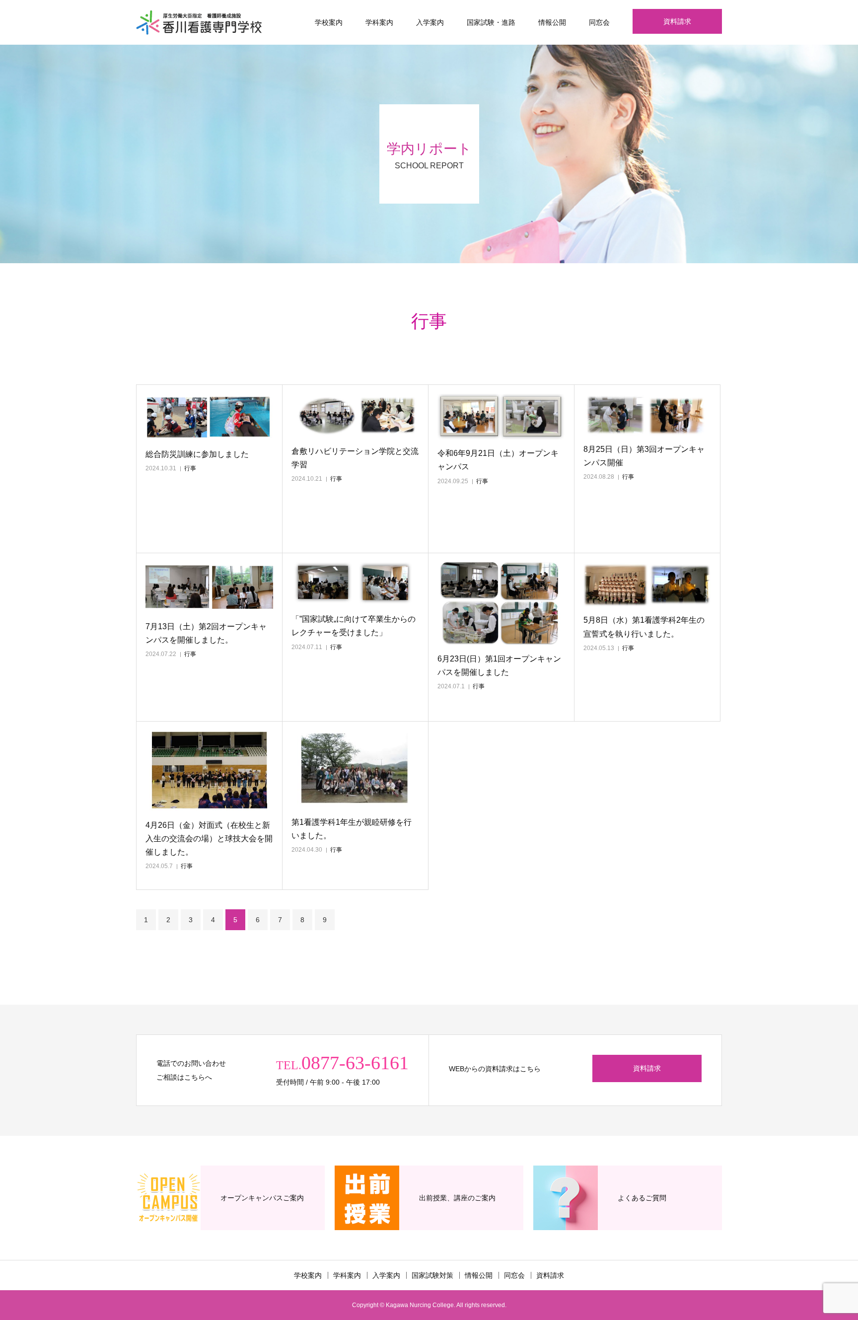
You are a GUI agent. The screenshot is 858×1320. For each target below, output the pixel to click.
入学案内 (430, 22)
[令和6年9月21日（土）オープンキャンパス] (501, 417)
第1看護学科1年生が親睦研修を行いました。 (351, 829)
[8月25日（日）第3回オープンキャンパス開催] (647, 415)
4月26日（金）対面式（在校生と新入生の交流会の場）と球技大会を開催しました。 (209, 838)
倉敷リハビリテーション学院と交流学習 (355, 458)
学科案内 (379, 22)
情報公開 (552, 22)
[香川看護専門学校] (199, 22)
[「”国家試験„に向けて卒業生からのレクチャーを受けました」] (355, 584)
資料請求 (677, 21)
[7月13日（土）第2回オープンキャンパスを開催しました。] (209, 587)
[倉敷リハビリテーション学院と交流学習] (355, 416)
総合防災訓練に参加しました (197, 454)
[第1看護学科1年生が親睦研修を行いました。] (355, 770)
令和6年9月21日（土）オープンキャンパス (498, 460)
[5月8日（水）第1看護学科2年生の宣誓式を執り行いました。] (647, 584)
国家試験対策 (432, 1275)
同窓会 (599, 22)
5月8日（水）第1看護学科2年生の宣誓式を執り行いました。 (644, 627)
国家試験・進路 (491, 22)
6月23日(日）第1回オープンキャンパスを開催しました (499, 665)
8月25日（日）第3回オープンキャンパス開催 (644, 456)
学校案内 (329, 22)
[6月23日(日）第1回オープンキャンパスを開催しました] (501, 604)
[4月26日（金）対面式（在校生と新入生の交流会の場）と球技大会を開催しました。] (209, 771)
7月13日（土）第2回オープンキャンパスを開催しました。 (206, 633)
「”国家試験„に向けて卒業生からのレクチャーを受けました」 (353, 626)
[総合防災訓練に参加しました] (209, 417)
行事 (190, 468)
